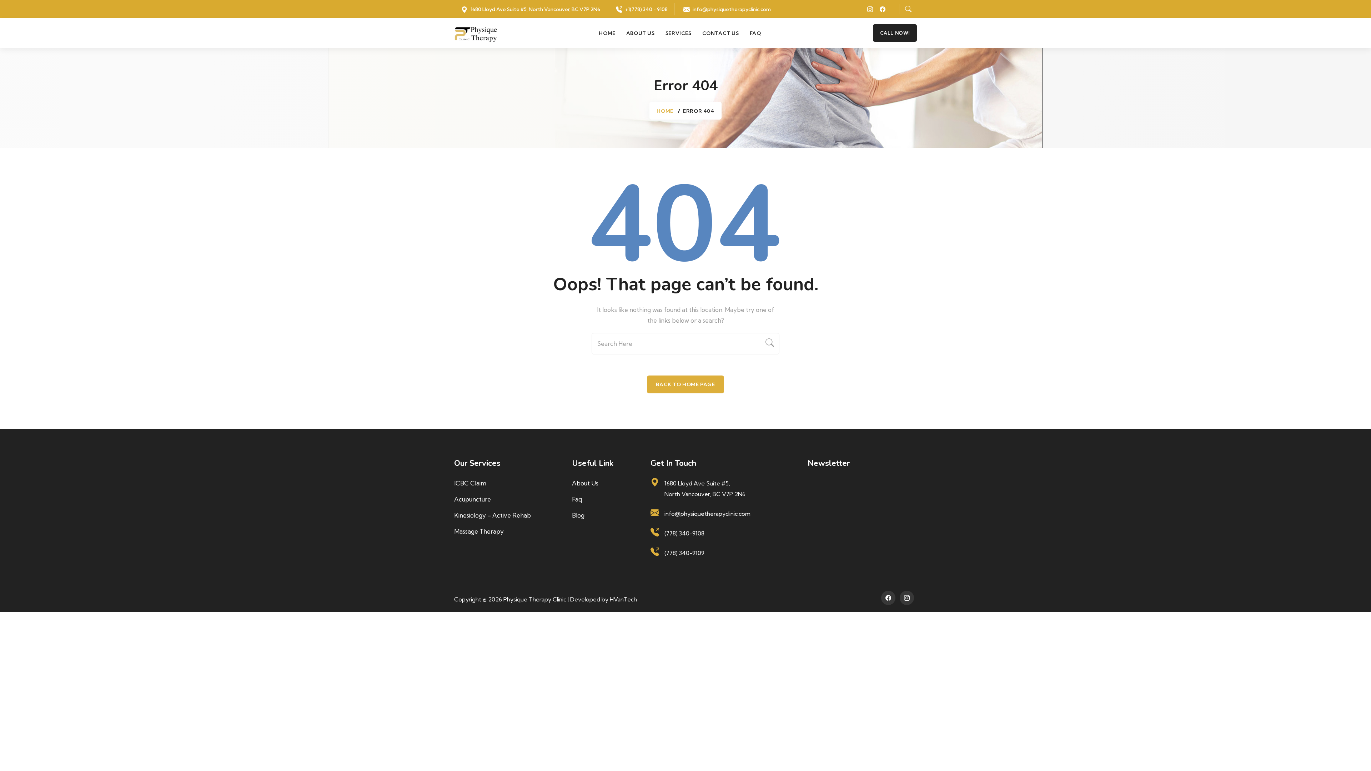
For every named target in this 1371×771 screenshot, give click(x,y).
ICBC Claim (470, 483)
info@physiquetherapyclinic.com (732, 9)
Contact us (720, 33)
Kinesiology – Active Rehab (492, 515)
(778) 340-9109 (684, 552)
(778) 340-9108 (684, 533)
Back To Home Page (685, 384)
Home (607, 33)
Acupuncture (472, 499)
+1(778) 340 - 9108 (646, 9)
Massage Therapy (479, 531)
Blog (578, 515)
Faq (755, 33)
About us (640, 33)
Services (679, 33)
